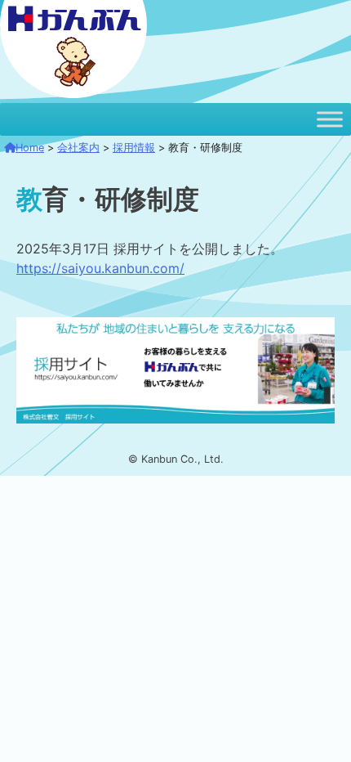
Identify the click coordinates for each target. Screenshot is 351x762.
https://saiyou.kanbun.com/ (100, 268)
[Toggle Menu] (330, 119)
